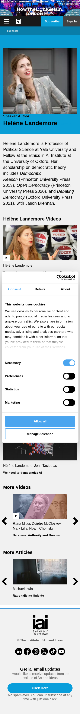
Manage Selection (40, 434)
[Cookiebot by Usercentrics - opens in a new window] (57, 277)
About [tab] (65, 289)
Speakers (13, 30)
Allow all (40, 421)
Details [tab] (40, 289)
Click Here (40, 688)
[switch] (69, 376)
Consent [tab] (14, 289)
